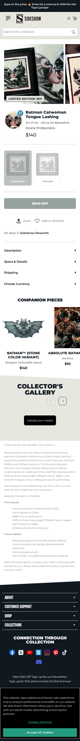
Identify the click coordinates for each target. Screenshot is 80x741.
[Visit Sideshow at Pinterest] (56, 652)
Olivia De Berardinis (55, 123)
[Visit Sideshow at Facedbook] (12, 652)
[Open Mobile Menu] (8, 18)
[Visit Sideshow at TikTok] (64, 652)
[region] (40, 713)
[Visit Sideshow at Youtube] (29, 652)
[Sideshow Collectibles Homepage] (28, 18)
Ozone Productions (40, 128)
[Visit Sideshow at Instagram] (47, 652)
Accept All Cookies (40, 732)
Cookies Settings (40, 722)
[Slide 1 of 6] (34, 74)
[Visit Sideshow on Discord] (38, 662)
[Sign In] (69, 18)
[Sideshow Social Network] (38, 652)
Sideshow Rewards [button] (34, 233)
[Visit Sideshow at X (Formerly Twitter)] (21, 652)
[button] (49, 221)
